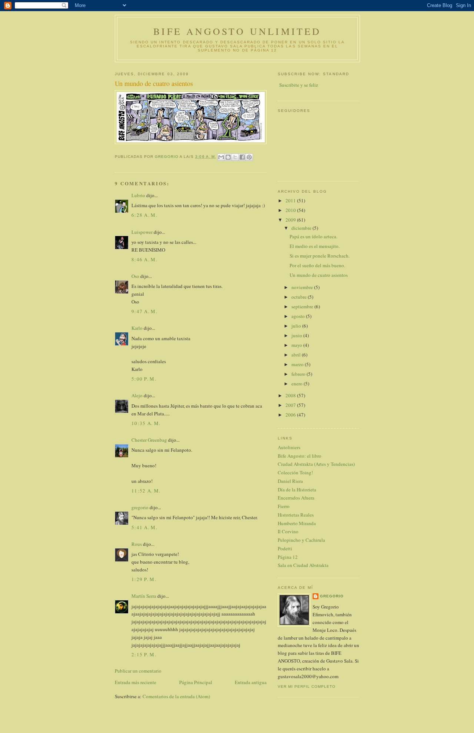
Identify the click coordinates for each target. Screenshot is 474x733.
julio (296, 325)
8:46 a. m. (144, 259)
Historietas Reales (296, 514)
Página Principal (195, 682)
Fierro (284, 506)
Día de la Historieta (297, 489)
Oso (135, 276)
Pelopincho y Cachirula (301, 540)
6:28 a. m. (144, 215)
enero (297, 383)
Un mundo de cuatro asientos (319, 275)
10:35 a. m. (145, 423)
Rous (136, 544)
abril (296, 354)
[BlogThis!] (228, 157)
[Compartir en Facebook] (242, 157)
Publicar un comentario (138, 670)
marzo (298, 364)
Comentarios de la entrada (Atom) (176, 696)
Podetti (285, 548)
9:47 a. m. (144, 311)
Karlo (137, 328)
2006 (291, 414)
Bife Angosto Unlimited (237, 31)
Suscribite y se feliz (298, 85)
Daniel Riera (290, 481)
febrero (299, 374)
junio (297, 335)
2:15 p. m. (143, 654)
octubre (299, 296)
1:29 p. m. (143, 579)
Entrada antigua (251, 682)
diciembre (302, 228)
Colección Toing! (295, 472)
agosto (298, 316)
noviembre (302, 287)
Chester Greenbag (149, 440)
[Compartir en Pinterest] (249, 157)
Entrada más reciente (135, 682)
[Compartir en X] (235, 157)
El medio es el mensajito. (315, 246)
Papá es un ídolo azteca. (313, 236)
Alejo (137, 395)
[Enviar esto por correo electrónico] (221, 157)
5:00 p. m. (143, 378)
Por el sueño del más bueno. (317, 265)
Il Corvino (288, 531)
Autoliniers (289, 447)
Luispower (142, 232)
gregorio (139, 507)
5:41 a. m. (144, 527)
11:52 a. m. (145, 490)
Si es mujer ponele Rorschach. (320, 255)
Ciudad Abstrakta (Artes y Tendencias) (316, 464)
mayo (297, 345)
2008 (291, 395)
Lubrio (138, 195)
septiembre (302, 306)
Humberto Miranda (297, 523)
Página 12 (288, 557)
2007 (291, 405)
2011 (291, 200)
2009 (291, 219)
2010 (291, 210)
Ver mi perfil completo (307, 686)
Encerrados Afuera (296, 497)
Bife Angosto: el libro (299, 455)
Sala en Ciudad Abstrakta (303, 565)
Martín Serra (143, 596)
